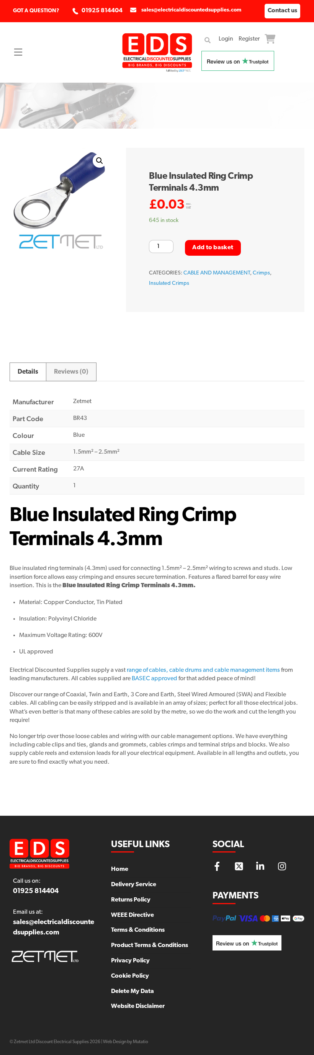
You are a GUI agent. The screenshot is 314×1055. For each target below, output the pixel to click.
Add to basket (212, 248)
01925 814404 (102, 11)
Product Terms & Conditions (149, 945)
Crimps (261, 273)
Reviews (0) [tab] (71, 372)
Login (226, 39)
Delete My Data (132, 991)
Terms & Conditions (138, 930)
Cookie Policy (130, 976)
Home (119, 869)
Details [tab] (28, 372)
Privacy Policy (130, 961)
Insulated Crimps (169, 283)
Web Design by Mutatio (125, 1042)
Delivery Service (133, 885)
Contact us (282, 11)
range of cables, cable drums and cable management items (203, 670)
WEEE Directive (132, 915)
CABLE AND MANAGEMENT (216, 273)
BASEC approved (154, 679)
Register (249, 39)
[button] (99, 161)
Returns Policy (130, 900)
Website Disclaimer (138, 1006)
